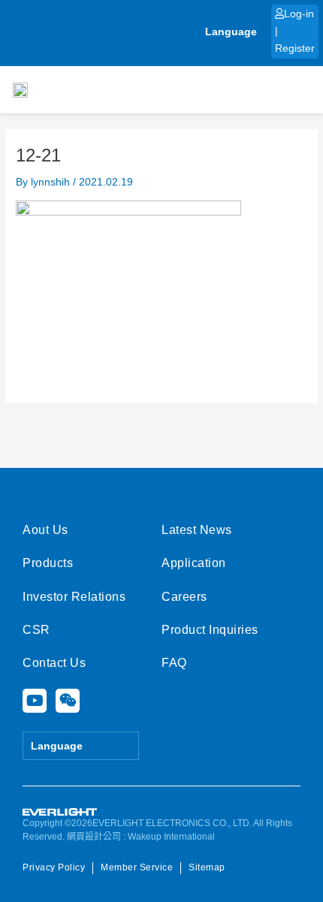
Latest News (197, 529)
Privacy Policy (54, 867)
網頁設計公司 (94, 836)
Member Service (137, 867)
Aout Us (45, 529)
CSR (36, 629)
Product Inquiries (210, 629)
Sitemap (207, 867)
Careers (184, 596)
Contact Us (54, 662)
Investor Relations (74, 596)
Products (48, 563)
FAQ (174, 662)
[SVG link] (60, 812)
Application (194, 563)
